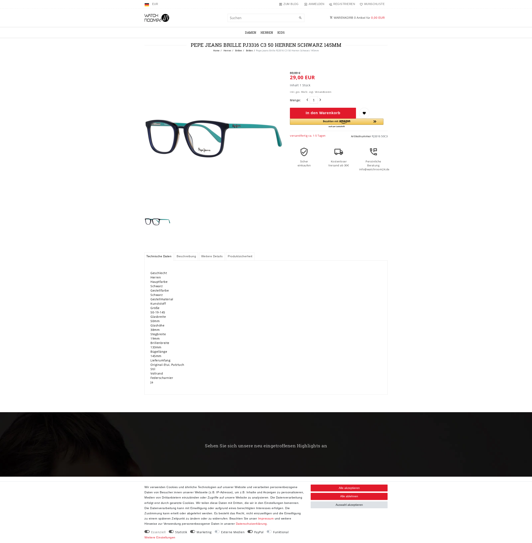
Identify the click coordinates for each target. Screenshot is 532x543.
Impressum (266, 518)
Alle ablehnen (349, 496)
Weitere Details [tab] (212, 256)
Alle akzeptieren (349, 488)
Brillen (238, 50)
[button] (336, 123)
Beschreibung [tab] (186, 256)
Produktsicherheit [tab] (240, 256)
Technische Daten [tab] (158, 256)
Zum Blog (290, 4)
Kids (281, 33)
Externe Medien (233, 532)
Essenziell (158, 532)
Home (216, 50)
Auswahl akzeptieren (349, 504)
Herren (267, 33)
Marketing (204, 532)
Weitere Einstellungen (159, 537)
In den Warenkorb (323, 113)
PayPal (259, 532)
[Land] (147, 4)
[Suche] (300, 18)
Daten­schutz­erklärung (251, 523)
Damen (250, 33)
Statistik (181, 532)
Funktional (281, 532)
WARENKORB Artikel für (359, 17)
